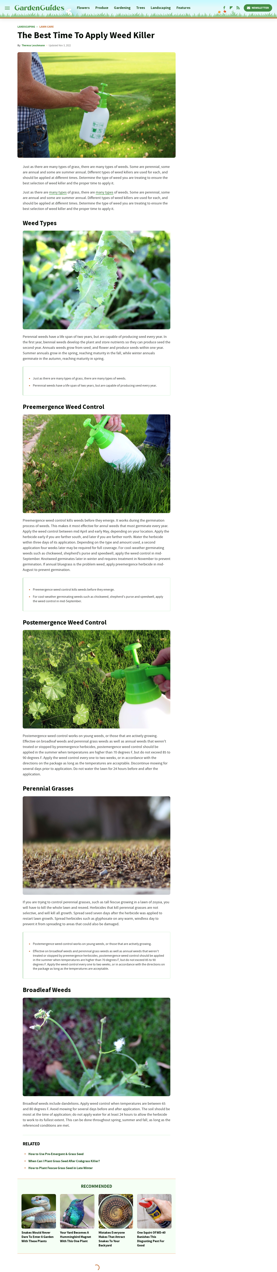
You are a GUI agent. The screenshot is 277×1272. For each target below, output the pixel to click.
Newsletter (260, 8)
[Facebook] (224, 8)
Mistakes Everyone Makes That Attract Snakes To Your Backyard (112, 1239)
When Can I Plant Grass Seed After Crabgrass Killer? (64, 1161)
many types (58, 192)
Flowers (83, 7)
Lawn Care (46, 26)
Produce (101, 7)
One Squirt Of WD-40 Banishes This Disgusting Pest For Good (151, 1239)
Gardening (122, 7)
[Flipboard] (231, 8)
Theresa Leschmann (33, 45)
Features (183, 7)
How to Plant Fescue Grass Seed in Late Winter (60, 1168)
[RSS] (238, 8)
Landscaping (161, 7)
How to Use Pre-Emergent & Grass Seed (56, 1154)
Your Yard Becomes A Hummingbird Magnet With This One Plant (75, 1237)
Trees (140, 7)
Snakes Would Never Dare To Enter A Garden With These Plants (37, 1237)
